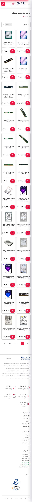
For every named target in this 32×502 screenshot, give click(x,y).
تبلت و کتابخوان (25, 424)
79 (10, 343)
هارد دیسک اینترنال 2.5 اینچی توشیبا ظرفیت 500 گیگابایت (23, 225)
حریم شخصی (26, 437)
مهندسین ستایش (11, 498)
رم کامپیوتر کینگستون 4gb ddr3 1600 (8, 147)
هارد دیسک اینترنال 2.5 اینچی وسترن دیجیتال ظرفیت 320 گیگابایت (23, 329)
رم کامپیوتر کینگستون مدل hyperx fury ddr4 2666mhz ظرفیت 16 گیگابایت (23, 303)
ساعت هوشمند (25, 418)
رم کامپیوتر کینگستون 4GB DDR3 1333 (23, 147)
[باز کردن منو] (29, 4)
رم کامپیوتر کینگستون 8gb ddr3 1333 (23, 95)
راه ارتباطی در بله (26, 463)
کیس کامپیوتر (26, 426)
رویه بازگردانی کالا (25, 440)
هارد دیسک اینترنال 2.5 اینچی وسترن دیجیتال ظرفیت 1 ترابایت (8, 329)
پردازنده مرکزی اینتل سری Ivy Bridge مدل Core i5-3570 (24, 43)
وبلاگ (28, 445)
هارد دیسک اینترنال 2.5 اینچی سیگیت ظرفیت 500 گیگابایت (8, 199)
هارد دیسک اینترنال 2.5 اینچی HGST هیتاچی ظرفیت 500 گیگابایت (8, 225)
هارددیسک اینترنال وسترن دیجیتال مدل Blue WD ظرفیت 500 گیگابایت (8, 303)
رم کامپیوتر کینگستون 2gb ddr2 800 (23, 173)
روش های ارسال (25, 443)
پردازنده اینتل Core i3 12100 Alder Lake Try (8, 43)
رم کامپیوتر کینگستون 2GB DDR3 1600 (23, 121)
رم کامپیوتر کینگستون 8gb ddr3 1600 (8, 173)
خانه (30, 16)
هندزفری (27, 421)
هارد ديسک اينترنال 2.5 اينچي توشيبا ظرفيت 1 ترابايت (23, 251)
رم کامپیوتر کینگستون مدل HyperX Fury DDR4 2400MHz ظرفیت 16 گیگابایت (8, 96)
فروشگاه (24, 16)
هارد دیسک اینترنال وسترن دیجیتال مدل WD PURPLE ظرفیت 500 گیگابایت (23, 199)
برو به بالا (9, 358)
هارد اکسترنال (26, 416)
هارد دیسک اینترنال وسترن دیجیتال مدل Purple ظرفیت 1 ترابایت (8, 277)
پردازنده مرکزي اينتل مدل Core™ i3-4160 (23, 69)
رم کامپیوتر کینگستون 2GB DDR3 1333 (8, 121)
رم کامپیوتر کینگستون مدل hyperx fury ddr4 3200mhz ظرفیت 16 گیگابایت (8, 70)
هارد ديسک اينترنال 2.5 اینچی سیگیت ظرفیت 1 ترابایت (8, 251)
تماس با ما (27, 435)
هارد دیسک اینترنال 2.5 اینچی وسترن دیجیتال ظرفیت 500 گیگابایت (23, 277)
